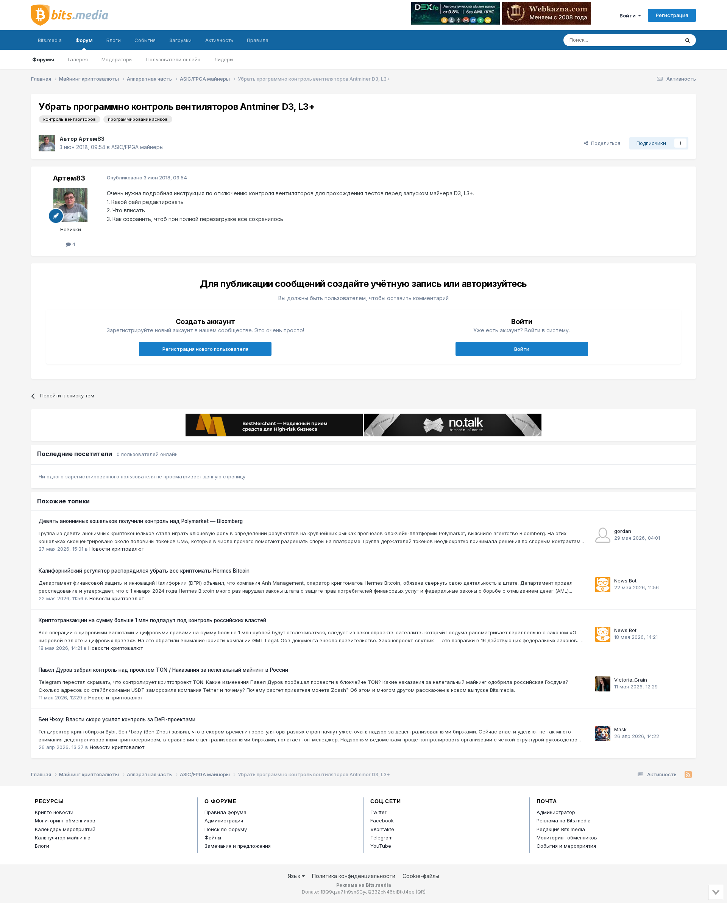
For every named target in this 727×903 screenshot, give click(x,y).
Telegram (381, 837)
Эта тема (659, 40)
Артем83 (91, 138)
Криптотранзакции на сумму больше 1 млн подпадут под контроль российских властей (152, 620)
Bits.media (50, 40)
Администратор (556, 812)
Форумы (43, 59)
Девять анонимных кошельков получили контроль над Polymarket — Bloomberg (141, 521)
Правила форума (225, 812)
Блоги (113, 40)
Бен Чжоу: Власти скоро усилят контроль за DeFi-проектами (117, 719)
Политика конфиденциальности (353, 876)
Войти (628, 15)
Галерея (78, 59)
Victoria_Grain (630, 680)
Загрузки (180, 40)
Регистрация (672, 15)
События (145, 40)
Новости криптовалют (116, 549)
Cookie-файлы (421, 876)
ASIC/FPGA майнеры (137, 147)
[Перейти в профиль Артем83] (47, 143)
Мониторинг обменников (65, 820)
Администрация (223, 820)
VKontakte (382, 829)
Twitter (378, 812)
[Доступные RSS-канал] (688, 774)
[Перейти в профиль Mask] (602, 733)
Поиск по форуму (225, 829)
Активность (219, 40)
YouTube (380, 846)
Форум (84, 40)
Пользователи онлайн (173, 59)
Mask (620, 729)
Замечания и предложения (237, 846)
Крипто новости (54, 812)
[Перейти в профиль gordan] (602, 535)
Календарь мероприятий (65, 829)
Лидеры (223, 59)
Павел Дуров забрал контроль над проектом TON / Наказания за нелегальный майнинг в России (163, 670)
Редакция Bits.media (561, 829)
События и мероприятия (566, 846)
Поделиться (604, 143)
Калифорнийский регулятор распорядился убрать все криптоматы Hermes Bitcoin (144, 571)
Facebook (382, 820)
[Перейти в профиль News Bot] (602, 584)
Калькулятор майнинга (62, 837)
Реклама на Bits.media (564, 820)
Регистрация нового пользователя (205, 349)
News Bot (625, 581)
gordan (622, 531)
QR (420, 892)
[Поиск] (687, 40)
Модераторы (117, 59)
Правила (257, 40)
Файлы (212, 837)
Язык (295, 876)
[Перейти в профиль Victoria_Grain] (602, 683)
